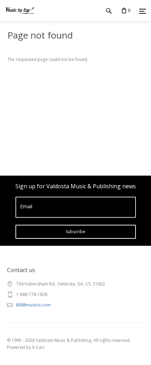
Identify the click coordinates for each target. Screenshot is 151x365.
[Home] (20, 17)
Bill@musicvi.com (33, 305)
